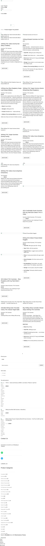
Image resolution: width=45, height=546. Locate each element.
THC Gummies (8, 48)
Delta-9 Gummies (9, 285)
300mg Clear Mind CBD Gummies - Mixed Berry (15, 409)
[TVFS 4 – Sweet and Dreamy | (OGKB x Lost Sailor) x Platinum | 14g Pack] (3, 394)
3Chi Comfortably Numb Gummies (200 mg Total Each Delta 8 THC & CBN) (32, 212)
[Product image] (11, 38)
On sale (4, 373)
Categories (3, 18)
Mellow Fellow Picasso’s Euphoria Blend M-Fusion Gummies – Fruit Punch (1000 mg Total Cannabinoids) (24, 419)
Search (41, 365)
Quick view (2, 71)
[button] (4, 68)
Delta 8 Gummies (30, 217)
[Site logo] (6, 11)
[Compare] (2, 41)
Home (2, 29)
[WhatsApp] (2, 453)
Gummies (3, 48)
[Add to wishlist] (2, 65)
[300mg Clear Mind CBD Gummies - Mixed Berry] (3, 413)
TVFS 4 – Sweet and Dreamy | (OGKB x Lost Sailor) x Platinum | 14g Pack (21, 382)
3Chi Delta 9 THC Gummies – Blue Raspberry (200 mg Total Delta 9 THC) (11, 280)
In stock (3, 375)
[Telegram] (2, 458)
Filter (3, 359)
